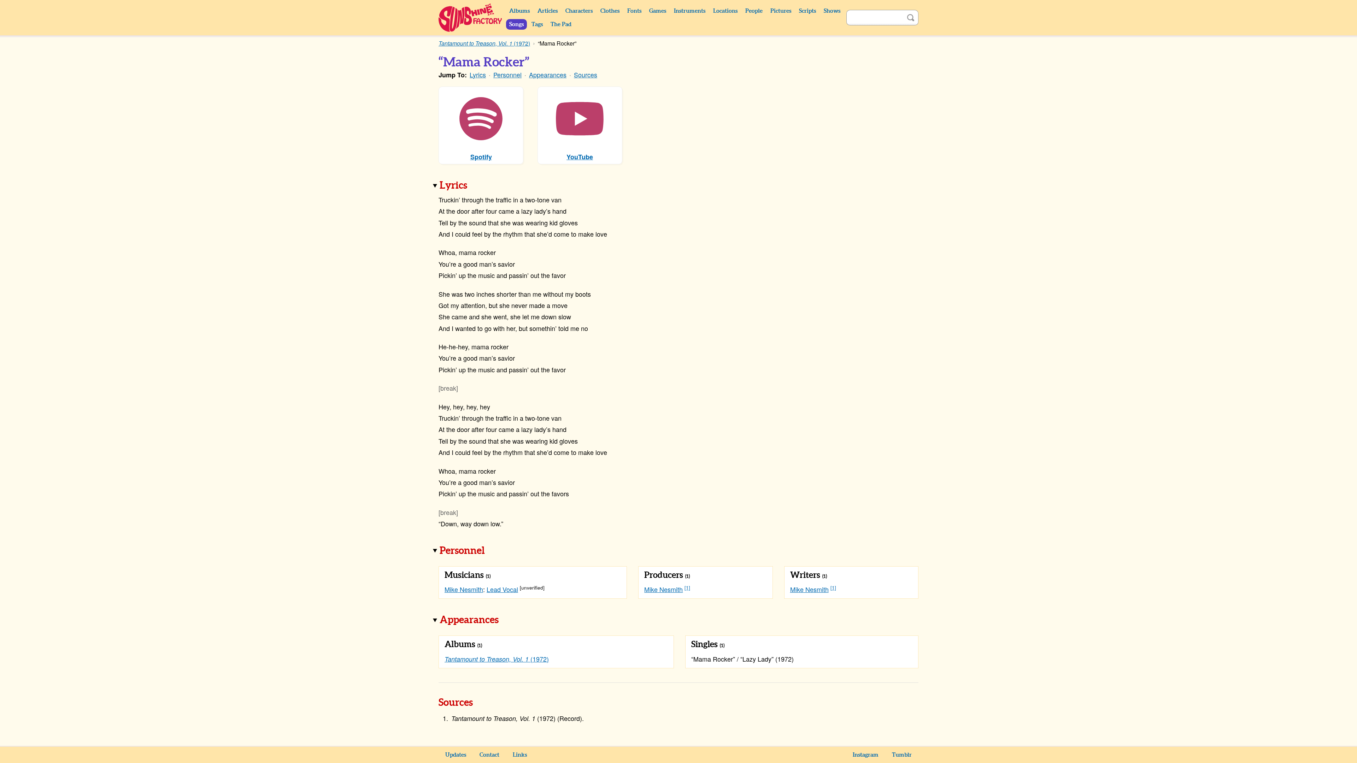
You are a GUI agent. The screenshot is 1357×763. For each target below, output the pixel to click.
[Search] (910, 17)
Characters (579, 11)
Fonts (634, 11)
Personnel (507, 74)
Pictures (780, 11)
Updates (455, 755)
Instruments (689, 11)
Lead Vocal (502, 589)
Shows (832, 11)
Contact (489, 755)
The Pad (561, 24)
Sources (585, 74)
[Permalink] (477, 186)
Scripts (807, 11)
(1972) (497, 658)
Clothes (609, 11)
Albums (519, 11)
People (754, 11)
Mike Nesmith (464, 589)
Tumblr (902, 755)
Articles (547, 11)
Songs (516, 24)
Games (657, 11)
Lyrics (478, 74)
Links (520, 755)
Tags (537, 24)
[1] (687, 587)
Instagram (866, 755)
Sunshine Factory (471, 18)
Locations (725, 11)
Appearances (547, 74)
